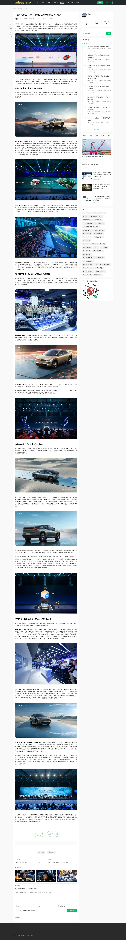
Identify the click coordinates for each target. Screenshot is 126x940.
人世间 (43, 2)
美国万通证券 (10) (97, 250)
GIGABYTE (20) (87, 230)
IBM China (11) (87, 247)
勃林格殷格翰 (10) (87, 261)
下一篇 (49, 859)
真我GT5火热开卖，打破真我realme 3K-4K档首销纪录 (28, 862)
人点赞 (52, 852)
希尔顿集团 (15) (98, 233)
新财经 (56, 2)
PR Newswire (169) (99, 213)
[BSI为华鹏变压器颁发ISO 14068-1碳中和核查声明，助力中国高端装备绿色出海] (87, 175)
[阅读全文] (92, 50)
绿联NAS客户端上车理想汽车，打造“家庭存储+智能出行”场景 (73, 880)
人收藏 (42, 852)
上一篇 (18, 859)
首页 (38, 2)
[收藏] (10, 32)
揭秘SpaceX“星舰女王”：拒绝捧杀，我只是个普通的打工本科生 (52, 880)
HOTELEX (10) (87, 254)
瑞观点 (50, 2)
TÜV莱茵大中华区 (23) (88, 223)
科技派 (62, 2)
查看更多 (96, 129)
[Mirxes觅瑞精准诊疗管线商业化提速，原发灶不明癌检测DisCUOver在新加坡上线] (87, 187)
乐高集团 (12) (86, 240)
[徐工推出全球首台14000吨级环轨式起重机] (96, 147)
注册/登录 (108, 2)
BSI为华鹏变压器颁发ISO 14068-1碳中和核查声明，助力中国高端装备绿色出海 (102, 174)
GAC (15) (85, 237)
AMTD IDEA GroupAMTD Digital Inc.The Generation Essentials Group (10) (96, 265)
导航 (72, 2)
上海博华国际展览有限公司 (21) (91, 226)
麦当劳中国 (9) (97, 274)
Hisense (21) (101, 223)
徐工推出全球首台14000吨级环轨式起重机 (93, 156)
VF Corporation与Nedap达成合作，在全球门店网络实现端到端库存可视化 (101, 198)
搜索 (109, 33)
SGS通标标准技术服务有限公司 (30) (92, 220)
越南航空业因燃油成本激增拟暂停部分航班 (99, 46)
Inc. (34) (85, 216)
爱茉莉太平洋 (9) (100, 271)
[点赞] (10, 24)
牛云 (77, 2)
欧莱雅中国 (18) (87, 233)
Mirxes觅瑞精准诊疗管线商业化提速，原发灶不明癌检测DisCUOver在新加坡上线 (101, 186)
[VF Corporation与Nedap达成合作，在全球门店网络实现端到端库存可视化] (87, 199)
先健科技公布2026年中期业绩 (90, 164)
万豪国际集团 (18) (99, 230)
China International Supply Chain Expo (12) (94, 244)
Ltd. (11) (96, 247)
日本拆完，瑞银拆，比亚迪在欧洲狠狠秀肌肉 (57, 862)
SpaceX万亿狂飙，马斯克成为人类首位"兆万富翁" (28, 880)
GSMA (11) (104, 247)
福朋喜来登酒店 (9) (88, 271)
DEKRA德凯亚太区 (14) (97, 237)
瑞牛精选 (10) (86, 250)
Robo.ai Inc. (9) (87, 274)
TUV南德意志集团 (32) (96, 216)
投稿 (100, 2)
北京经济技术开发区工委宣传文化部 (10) (93, 257)
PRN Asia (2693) (87, 213)
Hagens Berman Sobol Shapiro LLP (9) (93, 268)
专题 (68, 2)
